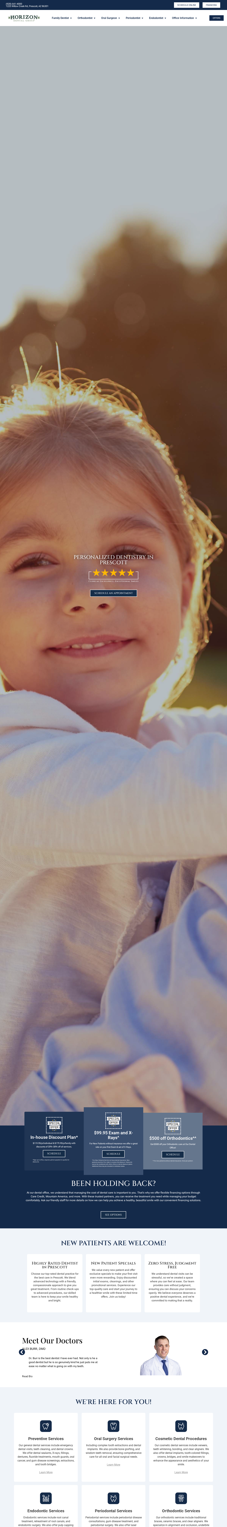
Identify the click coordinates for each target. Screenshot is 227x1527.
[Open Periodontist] (142, 18)
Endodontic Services (45, 1511)
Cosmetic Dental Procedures (181, 1438)
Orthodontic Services (181, 1511)
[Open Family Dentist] (71, 18)
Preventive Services (46, 1438)
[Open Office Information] (196, 18)
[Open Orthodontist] (94, 18)
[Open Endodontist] (165, 18)
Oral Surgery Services (113, 1438)
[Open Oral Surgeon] (119, 18)
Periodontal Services (113, 1511)
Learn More (46, 1472)
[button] (22, 1352)
